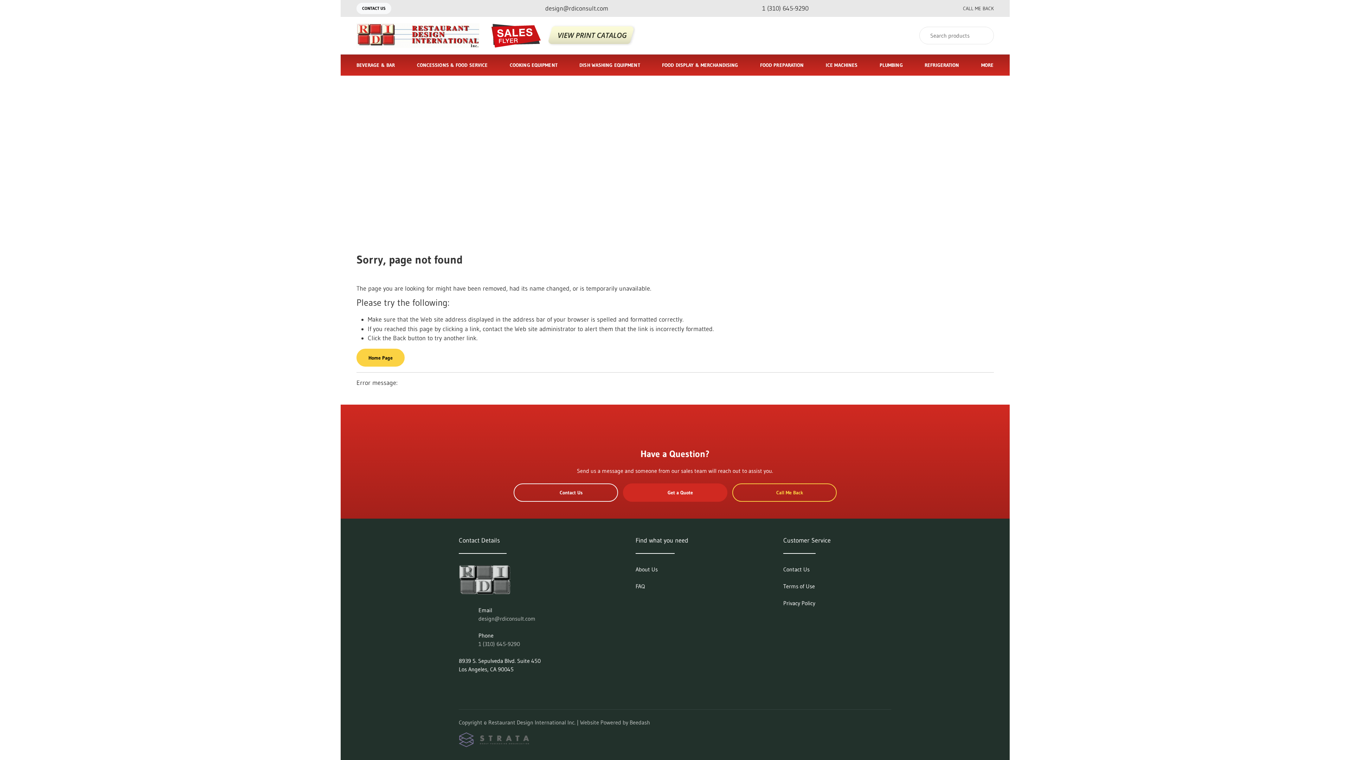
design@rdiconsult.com (506, 618)
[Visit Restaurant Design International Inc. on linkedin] (462, 686)
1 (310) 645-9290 (499, 643)
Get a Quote (680, 492)
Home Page (380, 358)
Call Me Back (978, 8)
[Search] (984, 35)
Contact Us (374, 8)
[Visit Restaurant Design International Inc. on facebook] (477, 686)
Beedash (640, 722)
